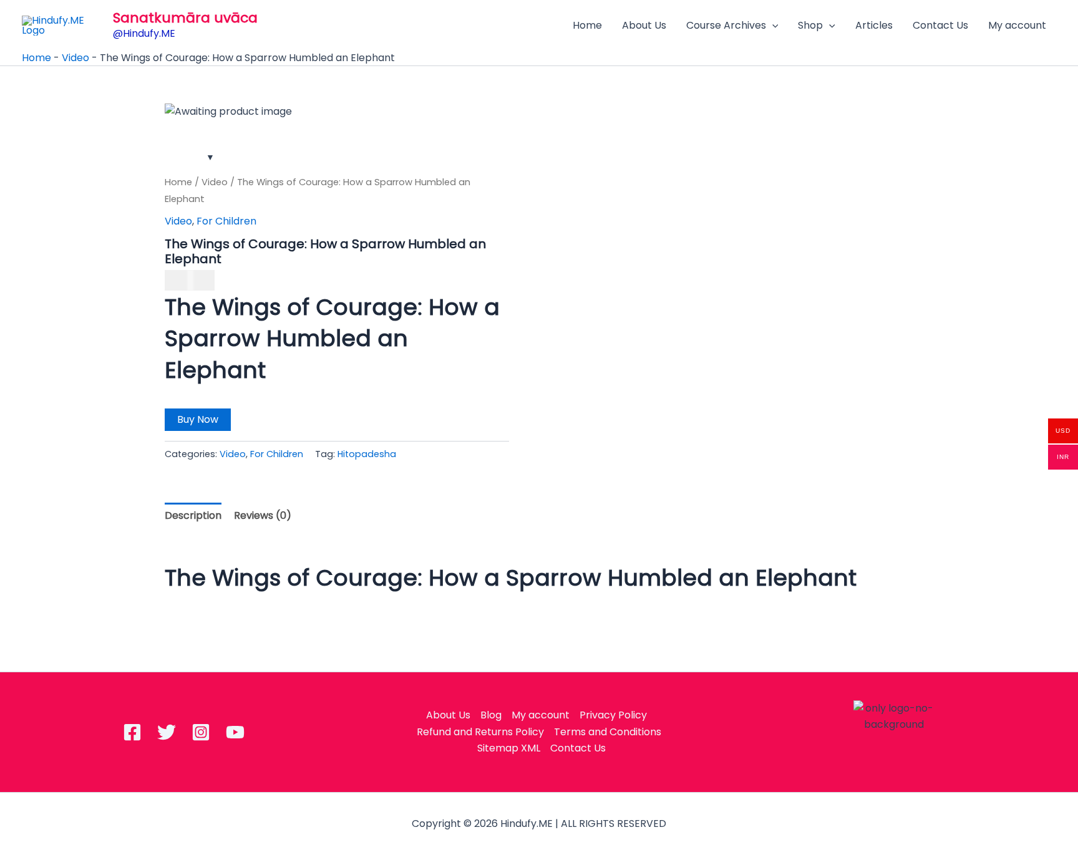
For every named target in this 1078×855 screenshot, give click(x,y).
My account (1017, 25)
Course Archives (726, 25)
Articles (874, 25)
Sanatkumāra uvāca (185, 17)
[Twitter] (166, 732)
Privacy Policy (613, 715)
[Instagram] (201, 732)
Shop (810, 25)
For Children (226, 221)
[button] (772, 26)
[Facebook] (132, 732)
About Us (644, 25)
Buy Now (197, 419)
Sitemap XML (508, 748)
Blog (491, 715)
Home (587, 25)
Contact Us (940, 25)
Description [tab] (193, 515)
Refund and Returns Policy (480, 732)
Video (75, 58)
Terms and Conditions (607, 732)
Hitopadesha (366, 454)
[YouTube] (235, 732)
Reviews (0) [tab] (262, 515)
